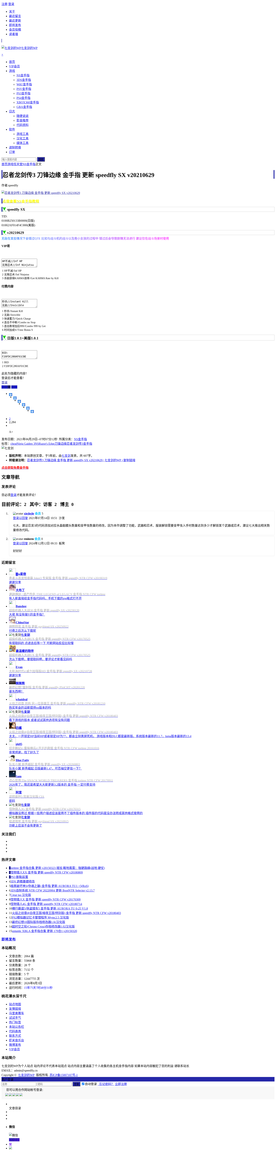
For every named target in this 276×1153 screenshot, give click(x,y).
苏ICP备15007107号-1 (64, 1075)
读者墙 (13, 34)
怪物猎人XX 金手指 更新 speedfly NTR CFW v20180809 (47, 872)
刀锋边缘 (61, 443)
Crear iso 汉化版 (21, 895)
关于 (12, 11)
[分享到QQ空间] (15, 397)
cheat (14, 443)
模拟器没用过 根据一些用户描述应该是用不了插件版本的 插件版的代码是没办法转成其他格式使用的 (76, 813)
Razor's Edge (47, 443)
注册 (5, 4)
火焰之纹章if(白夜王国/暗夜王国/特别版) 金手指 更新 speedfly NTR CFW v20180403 (66, 913)
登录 (11, 4)
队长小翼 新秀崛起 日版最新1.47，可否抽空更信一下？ (45, 768)
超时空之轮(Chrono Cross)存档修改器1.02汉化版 (43, 926)
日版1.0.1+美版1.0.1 (22, 338)
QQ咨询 (14, 1139)
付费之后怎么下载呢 (22, 630)
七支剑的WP (26, 1075)
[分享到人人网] (27, 408)
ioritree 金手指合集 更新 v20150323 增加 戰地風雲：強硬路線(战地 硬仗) (58, 868)
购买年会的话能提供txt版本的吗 (30, 707)
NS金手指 (29, 164)
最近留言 (15, 16)
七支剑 (66, 455)
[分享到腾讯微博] (23, 404)
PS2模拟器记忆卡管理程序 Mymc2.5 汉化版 (40, 917)
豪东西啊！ (16, 691)
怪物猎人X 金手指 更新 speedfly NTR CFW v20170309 (46, 899)
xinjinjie (29, 513)
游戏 (11, 164)
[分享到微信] (32, 411)
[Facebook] (10, 1095)
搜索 (40, 159)
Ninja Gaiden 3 (26, 443)
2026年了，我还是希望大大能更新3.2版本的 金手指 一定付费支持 (52, 784)
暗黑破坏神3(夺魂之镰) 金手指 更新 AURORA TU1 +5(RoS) (50, 886)
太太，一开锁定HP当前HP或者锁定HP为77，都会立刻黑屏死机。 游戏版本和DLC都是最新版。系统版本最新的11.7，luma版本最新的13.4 (100, 736)
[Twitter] (14, 1095)
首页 (5, 164)
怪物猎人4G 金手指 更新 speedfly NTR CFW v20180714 (46, 904)
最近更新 (15, 20)
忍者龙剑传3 (75, 443)
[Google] (18, 1095)
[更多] (10, 394)
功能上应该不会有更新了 (25, 825)
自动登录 (91, 1084)
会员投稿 (15, 29)
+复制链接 (128, 460)
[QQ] (7, 1095)
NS (37, 443)
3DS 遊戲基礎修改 (23, 881)
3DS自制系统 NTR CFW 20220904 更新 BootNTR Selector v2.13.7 (53, 890)
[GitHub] (21, 1095)
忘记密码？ (106, 1084)
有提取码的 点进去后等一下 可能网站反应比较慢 (41, 643)
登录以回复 (20, 518)
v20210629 (15, 233)
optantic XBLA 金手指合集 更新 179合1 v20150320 (44, 931)
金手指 (87, 443)
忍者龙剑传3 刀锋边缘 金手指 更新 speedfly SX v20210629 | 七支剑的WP (74, 460)
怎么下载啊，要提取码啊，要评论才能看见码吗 (40, 659)
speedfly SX (16, 209)
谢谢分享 (15, 582)
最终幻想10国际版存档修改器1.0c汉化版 (38, 922)
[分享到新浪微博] (19, 401)
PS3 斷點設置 (19, 877)
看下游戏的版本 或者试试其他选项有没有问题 (39, 720)
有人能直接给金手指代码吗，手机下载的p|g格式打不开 (45, 598)
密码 (12, 800)
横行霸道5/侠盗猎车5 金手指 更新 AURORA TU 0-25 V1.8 (50, 908)
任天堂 (18, 164)
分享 (14, 387)
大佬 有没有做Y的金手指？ (27, 614)
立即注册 (121, 1084)
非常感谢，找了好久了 (24, 752)
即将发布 (15, 25)
